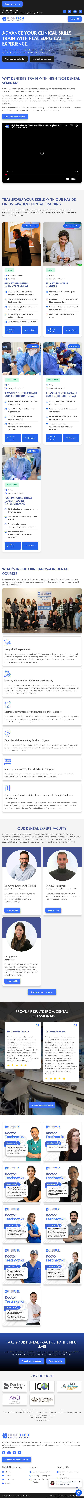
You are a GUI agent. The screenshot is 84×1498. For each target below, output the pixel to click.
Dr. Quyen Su (11, 956)
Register (31, 330)
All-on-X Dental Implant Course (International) (62, 393)
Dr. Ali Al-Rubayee (55, 885)
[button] (75, 19)
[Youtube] (80, 11)
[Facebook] (64, 11)
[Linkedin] (75, 11)
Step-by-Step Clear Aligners (62, 279)
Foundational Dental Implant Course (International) (21, 499)
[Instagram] (69, 11)
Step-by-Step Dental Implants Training (21, 279)
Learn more (11, 330)
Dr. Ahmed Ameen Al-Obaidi (20, 885)
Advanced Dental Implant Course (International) (21, 393)
